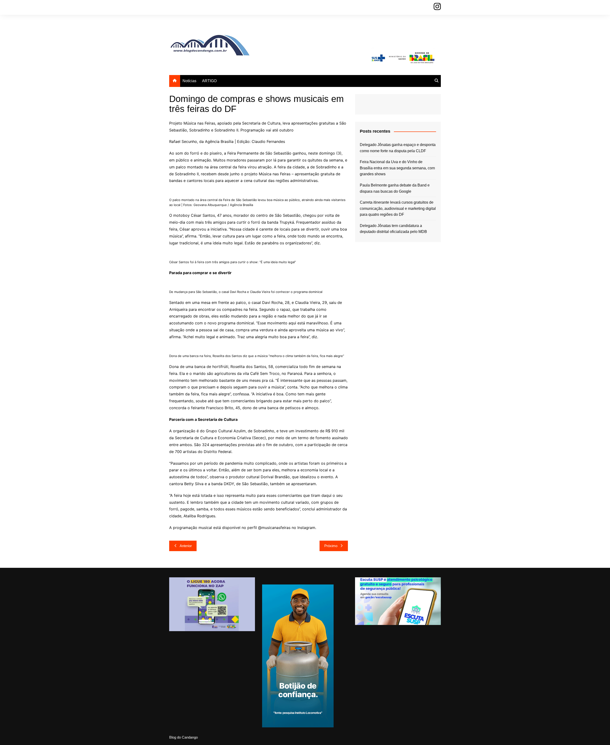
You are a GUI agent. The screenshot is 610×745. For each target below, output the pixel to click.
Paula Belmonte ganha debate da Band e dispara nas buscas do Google (395, 188)
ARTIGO (209, 81)
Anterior (186, 546)
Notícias (189, 81)
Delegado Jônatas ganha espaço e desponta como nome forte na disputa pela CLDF (398, 148)
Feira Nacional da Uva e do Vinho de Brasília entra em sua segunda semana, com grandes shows (397, 168)
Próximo (330, 546)
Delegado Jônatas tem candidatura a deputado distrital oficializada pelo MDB (393, 229)
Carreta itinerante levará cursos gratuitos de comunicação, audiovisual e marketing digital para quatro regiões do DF (398, 208)
